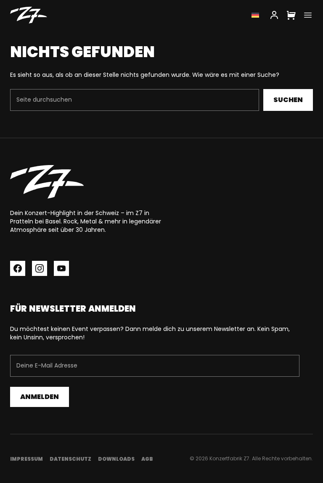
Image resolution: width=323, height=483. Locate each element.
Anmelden (39, 397)
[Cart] (291, 15)
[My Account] (274, 15)
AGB (147, 458)
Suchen (288, 100)
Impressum (26, 458)
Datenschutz (70, 458)
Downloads (116, 458)
